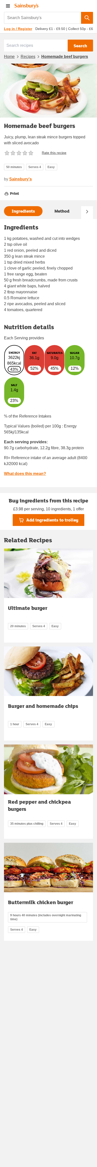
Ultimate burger (27, 608)
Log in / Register (18, 29)
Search (80, 46)
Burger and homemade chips (43, 706)
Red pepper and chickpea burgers (39, 805)
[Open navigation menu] (8, 6)
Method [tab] (61, 211)
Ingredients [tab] (23, 211)
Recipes (28, 56)
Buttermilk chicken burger (40, 902)
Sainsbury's (20, 179)
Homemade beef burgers (64, 56)
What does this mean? (25, 474)
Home (9, 56)
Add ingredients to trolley (52, 520)
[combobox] (42, 18)
